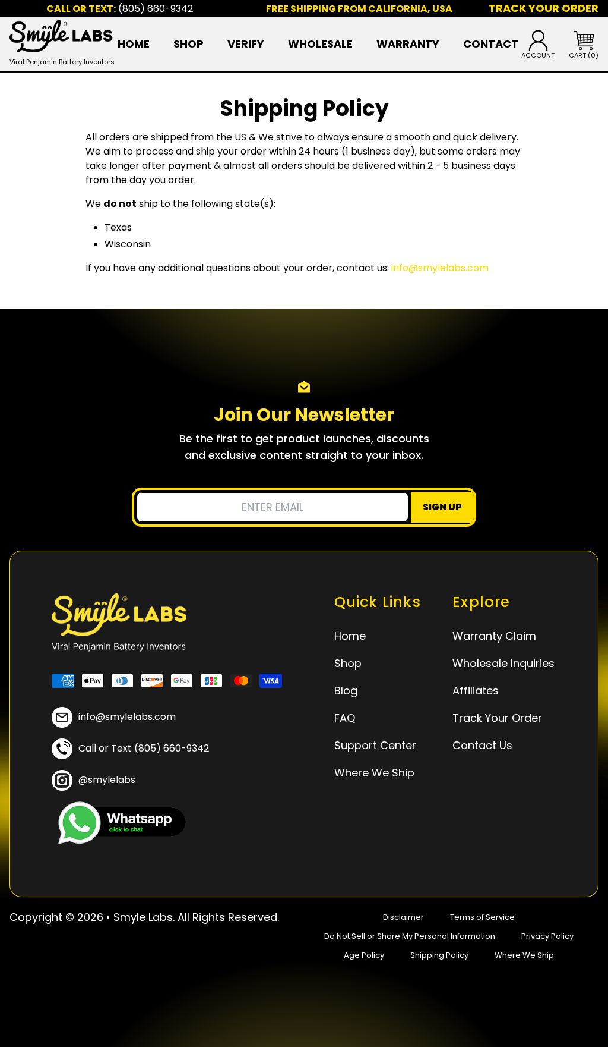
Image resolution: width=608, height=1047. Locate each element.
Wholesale (320, 44)
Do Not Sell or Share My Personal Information (409, 936)
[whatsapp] (119, 822)
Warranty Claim (494, 635)
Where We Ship (374, 772)
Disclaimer (403, 917)
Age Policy (364, 955)
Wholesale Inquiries (503, 663)
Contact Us (482, 745)
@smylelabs (106, 780)
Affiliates (475, 690)
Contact (490, 44)
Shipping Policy (439, 955)
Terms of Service (482, 917)
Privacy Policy (547, 936)
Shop (188, 44)
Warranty (407, 44)
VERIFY (245, 44)
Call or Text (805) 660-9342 (143, 748)
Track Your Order (497, 717)
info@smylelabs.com (440, 268)
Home (134, 44)
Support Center (375, 745)
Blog (345, 690)
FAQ (344, 717)
